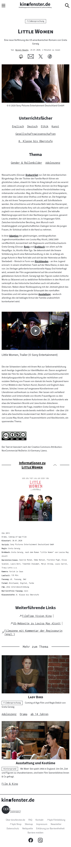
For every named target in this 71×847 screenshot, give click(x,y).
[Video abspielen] (35, 331)
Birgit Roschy (22, 50)
